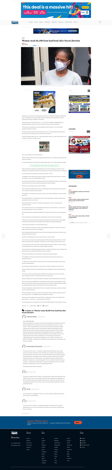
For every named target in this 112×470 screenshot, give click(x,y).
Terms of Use (29, 443)
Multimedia (68, 22)
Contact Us (28, 447)
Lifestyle (54, 22)
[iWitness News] (14, 432)
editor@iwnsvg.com (16, 445)
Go (88, 131)
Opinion (47, 22)
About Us (28, 438)
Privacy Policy (29, 445)
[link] (14, 22)
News (36, 22)
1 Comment (71, 194)
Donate (78, 176)
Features (61, 22)
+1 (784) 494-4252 (16, 443)
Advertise (28, 440)
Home (31, 22)
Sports (41, 22)
